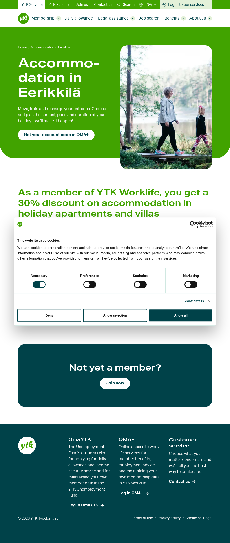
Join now (115, 383)
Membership (43, 18)
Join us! (82, 5)
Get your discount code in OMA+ (56, 135)
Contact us (103, 5)
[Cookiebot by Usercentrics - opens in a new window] (193, 224)
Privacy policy (169, 518)
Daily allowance (78, 18)
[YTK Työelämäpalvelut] (23, 18)
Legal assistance (113, 18)
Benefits (172, 18)
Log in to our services (186, 5)
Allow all (181, 315)
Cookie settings (198, 518)
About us (197, 18)
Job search (149, 18)
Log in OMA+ (131, 493)
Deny (49, 315)
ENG (148, 5)
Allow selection (115, 315)
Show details (194, 301)
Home (22, 47)
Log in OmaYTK (83, 505)
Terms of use (142, 518)
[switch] (89, 284)
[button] (126, 4)
